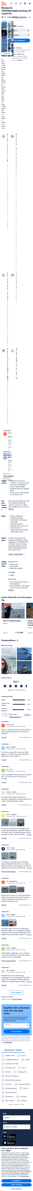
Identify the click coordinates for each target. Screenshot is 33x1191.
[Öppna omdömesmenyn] (30, 725)
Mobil (4, 1132)
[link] (13, 619)
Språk (5, 1113)
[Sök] (11, 3)
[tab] (13, 1050)
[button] (9, 17)
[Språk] (25, 3)
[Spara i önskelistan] (22, 604)
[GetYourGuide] (3, 3)
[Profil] (30, 3)
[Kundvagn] (20, 3)
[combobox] (15, 717)
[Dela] (30, 17)
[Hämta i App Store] (9, 1142)
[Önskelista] (16, 3)
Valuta (5, 1122)
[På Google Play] (9, 1136)
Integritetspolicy (8, 1042)
